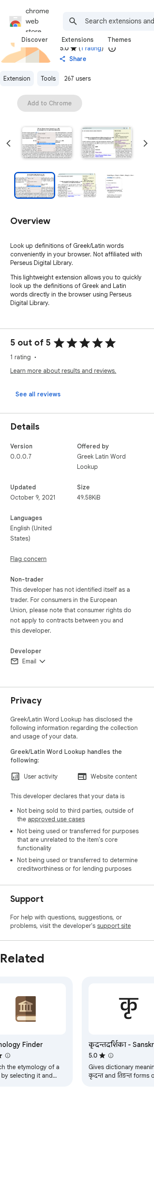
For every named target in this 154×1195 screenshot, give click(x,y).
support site (114, 926)
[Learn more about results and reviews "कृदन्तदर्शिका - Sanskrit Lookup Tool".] (111, 1055)
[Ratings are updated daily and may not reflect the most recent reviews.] (112, 48)
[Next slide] (145, 143)
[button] (47, 143)
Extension (16, 78)
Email (29, 661)
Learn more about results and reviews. (63, 371)
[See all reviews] (38, 394)
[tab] (35, 39)
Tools (48, 78)
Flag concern (28, 559)
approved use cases (56, 819)
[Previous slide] (8, 143)
